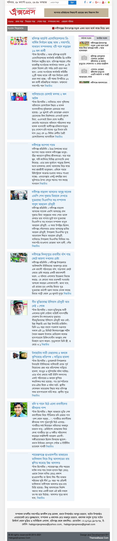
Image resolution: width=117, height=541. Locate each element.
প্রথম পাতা (19, 21)
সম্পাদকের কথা (53, 21)
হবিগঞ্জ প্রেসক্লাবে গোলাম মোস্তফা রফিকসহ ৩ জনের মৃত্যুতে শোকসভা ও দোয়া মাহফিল (93, 60)
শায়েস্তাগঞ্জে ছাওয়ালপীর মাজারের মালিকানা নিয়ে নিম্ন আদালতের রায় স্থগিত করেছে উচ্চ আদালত (50, 459)
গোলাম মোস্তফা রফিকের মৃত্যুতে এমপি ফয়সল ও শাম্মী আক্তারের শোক (94, 73)
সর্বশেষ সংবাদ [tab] (86, 38)
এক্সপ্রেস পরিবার (67, 21)
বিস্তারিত (48, 85)
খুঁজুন (72, 3)
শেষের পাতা (41, 21)
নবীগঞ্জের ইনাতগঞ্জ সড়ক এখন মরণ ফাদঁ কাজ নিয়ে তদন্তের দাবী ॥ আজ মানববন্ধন (93, 47)
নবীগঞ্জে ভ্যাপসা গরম (43, 145)
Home (10, 21)
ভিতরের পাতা (30, 21)
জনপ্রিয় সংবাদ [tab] (102, 38)
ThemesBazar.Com (98, 538)
